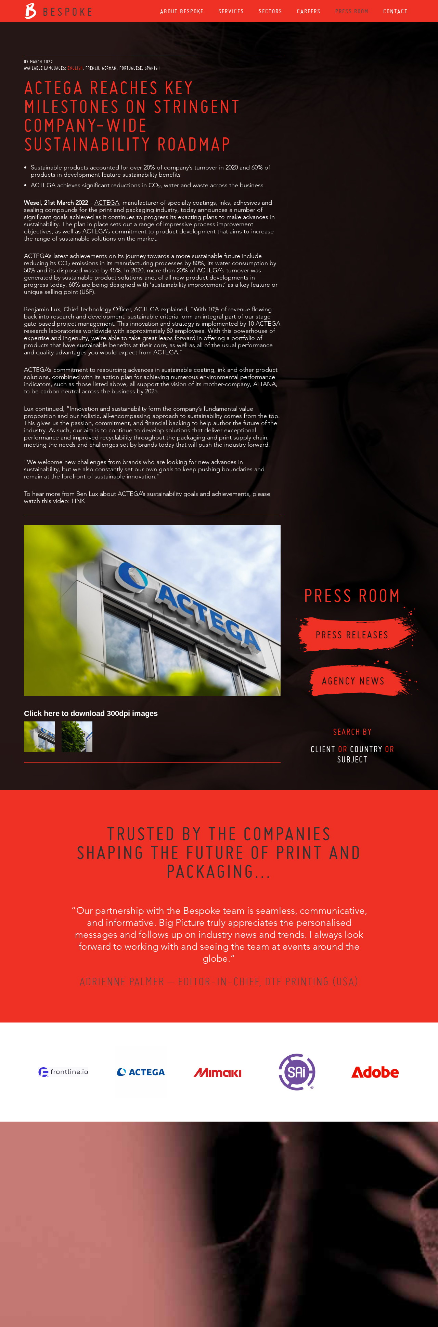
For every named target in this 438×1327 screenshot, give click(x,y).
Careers (309, 11)
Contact (395, 11)
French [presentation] (92, 68)
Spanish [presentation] (152, 68)
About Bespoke (182, 11)
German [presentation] (109, 68)
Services (231, 11)
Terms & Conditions (232, 1290)
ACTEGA (106, 202)
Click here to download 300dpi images (91, 713)
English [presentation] (75, 68)
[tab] (76, 68)
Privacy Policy (201, 1290)
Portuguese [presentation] (130, 68)
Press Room (352, 11)
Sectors (270, 11)
